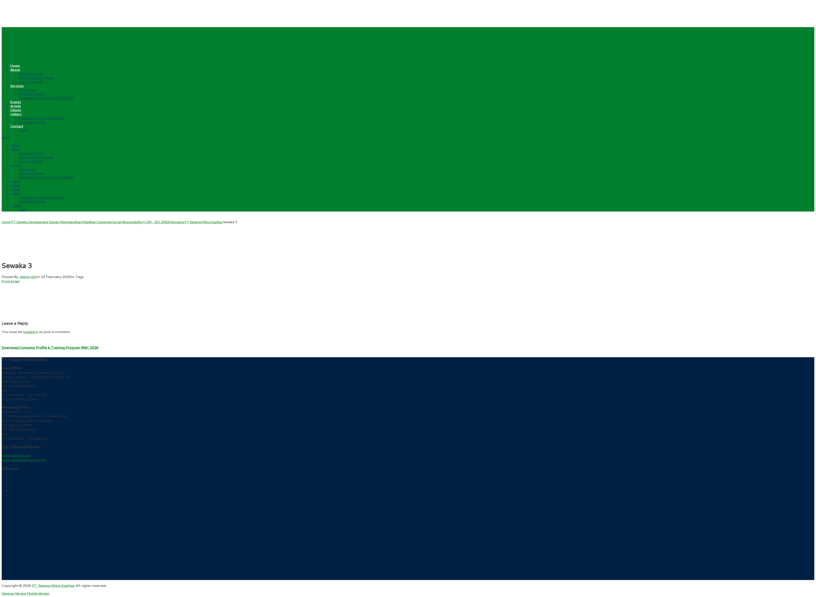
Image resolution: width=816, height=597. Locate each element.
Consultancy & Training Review (41, 118)
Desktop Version (14, 593)
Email (15, 281)
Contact (16, 126)
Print (6, 281)
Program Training (31, 94)
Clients (15, 110)
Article (15, 106)
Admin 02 (27, 277)
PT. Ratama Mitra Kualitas (53, 585)
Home (15, 66)
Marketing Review (32, 122)
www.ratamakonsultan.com (24, 460)
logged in (30, 332)
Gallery (16, 114)
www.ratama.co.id (16, 455)
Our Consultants (30, 82)
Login (23, 130)
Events (15, 102)
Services (17, 86)
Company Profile (31, 74)
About (15, 70)
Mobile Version (38, 593)
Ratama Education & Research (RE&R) (46, 98)
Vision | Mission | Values (36, 78)
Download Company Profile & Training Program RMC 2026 (50, 347)
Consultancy (28, 90)
